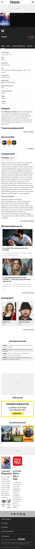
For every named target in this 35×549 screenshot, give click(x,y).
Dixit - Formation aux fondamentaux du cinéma (19, 543)
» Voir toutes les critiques (27, 221)
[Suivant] (32, 311)
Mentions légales (5, 547)
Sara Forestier (5, 65)
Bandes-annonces (18, 46)
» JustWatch (30, 148)
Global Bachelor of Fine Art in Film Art (24, 542)
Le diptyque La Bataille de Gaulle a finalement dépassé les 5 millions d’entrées (17, 358)
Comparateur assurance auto (7, 542)
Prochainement (6, 519)
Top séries (4, 523)
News (8, 46)
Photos (29, 46)
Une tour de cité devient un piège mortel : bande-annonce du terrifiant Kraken (16, 354)
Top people (4, 527)
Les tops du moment (7, 531)
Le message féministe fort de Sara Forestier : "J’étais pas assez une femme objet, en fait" (17, 279)
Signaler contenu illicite (15, 547)
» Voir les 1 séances (28, 131)
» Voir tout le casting (28, 329)
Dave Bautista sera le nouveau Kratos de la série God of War (17, 350)
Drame (3, 98)
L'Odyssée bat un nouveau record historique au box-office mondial (17, 346)
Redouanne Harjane (17, 70)
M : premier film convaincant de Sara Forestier (15, 249)
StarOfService (4, 543)
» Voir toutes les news (28, 292)
